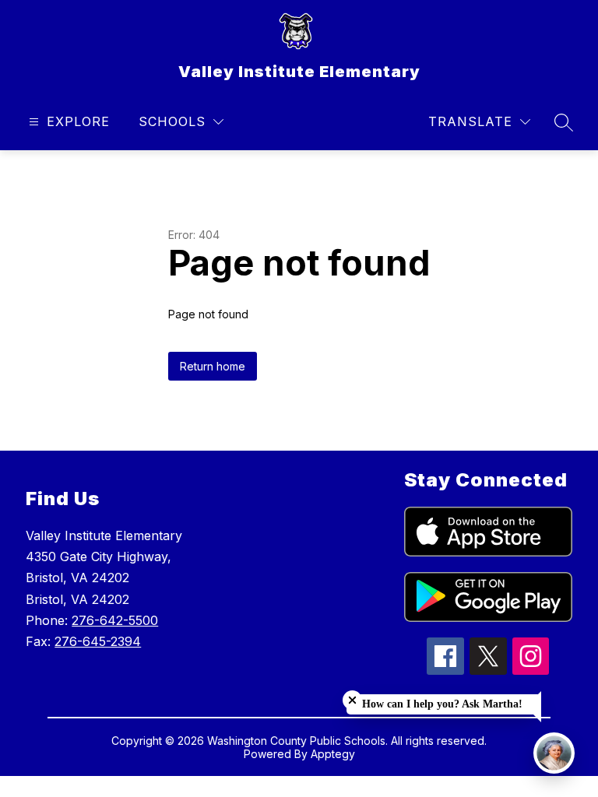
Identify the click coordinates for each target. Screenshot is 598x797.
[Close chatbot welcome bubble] (352, 700)
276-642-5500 (115, 620)
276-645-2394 (98, 641)
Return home (212, 366)
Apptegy (333, 753)
